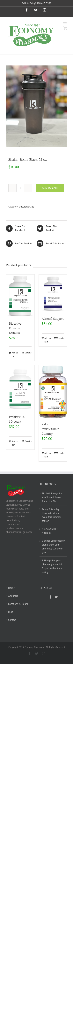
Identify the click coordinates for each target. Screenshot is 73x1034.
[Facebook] (50, 597)
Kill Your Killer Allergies (49, 530)
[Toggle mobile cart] (65, 28)
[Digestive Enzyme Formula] (20, 296)
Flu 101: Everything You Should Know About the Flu (52, 497)
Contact (12, 620)
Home (11, 588)
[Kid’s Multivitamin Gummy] (53, 391)
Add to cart (50, 188)
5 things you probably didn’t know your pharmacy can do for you (53, 546)
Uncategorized (26, 206)
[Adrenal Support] (53, 294)
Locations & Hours (18, 604)
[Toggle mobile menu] (65, 24)
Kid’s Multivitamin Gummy (50, 428)
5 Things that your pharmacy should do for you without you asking (52, 566)
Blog (10, 612)
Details (28, 352)
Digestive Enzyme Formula (15, 328)
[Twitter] (56, 597)
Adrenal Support (53, 319)
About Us (13, 596)
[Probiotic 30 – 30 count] (20, 388)
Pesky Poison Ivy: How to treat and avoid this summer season (51, 515)
